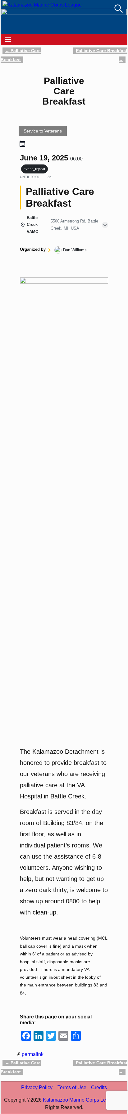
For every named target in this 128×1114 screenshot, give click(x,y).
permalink (32, 1054)
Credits (99, 1087)
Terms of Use (71, 1087)
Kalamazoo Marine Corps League (80, 1100)
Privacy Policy (37, 1087)
